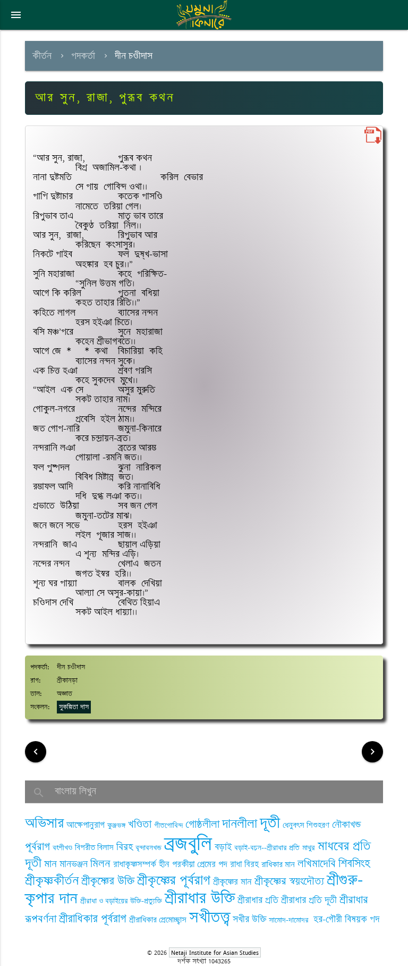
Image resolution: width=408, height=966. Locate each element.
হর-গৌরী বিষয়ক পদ (346, 919)
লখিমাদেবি (317, 863)
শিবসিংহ (354, 863)
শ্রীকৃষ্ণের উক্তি (107, 881)
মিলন (100, 863)
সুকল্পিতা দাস (74, 707)
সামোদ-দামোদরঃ (290, 920)
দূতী (270, 823)
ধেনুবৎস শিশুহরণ (306, 825)
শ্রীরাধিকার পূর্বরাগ (92, 919)
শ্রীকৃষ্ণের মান (232, 882)
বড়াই (223, 847)
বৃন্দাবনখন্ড (148, 847)
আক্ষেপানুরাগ (85, 825)
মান (50, 864)
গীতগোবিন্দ (168, 825)
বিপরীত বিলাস (94, 848)
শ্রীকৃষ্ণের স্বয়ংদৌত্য (289, 881)
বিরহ (124, 847)
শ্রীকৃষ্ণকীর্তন (52, 880)
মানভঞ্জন (74, 864)
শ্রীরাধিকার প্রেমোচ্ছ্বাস (157, 920)
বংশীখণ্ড (62, 847)
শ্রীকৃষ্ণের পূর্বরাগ (173, 880)
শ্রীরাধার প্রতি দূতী (309, 900)
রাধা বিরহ (244, 864)
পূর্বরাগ (37, 846)
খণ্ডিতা (139, 824)
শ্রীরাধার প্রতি (257, 900)
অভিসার (44, 823)
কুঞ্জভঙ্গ (116, 825)
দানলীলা (239, 823)
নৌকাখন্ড (346, 824)
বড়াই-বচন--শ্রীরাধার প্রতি (267, 847)
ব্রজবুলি (188, 844)
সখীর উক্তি (249, 919)
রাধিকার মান (278, 865)
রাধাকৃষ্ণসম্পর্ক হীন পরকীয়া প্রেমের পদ (170, 864)
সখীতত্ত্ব (209, 917)
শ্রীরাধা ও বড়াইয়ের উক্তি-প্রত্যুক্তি (121, 900)
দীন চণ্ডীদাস (133, 56)
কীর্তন (42, 56)
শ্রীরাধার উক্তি (200, 898)
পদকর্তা (83, 56)
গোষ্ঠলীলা (202, 824)
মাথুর (308, 847)
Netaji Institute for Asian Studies (215, 952)
